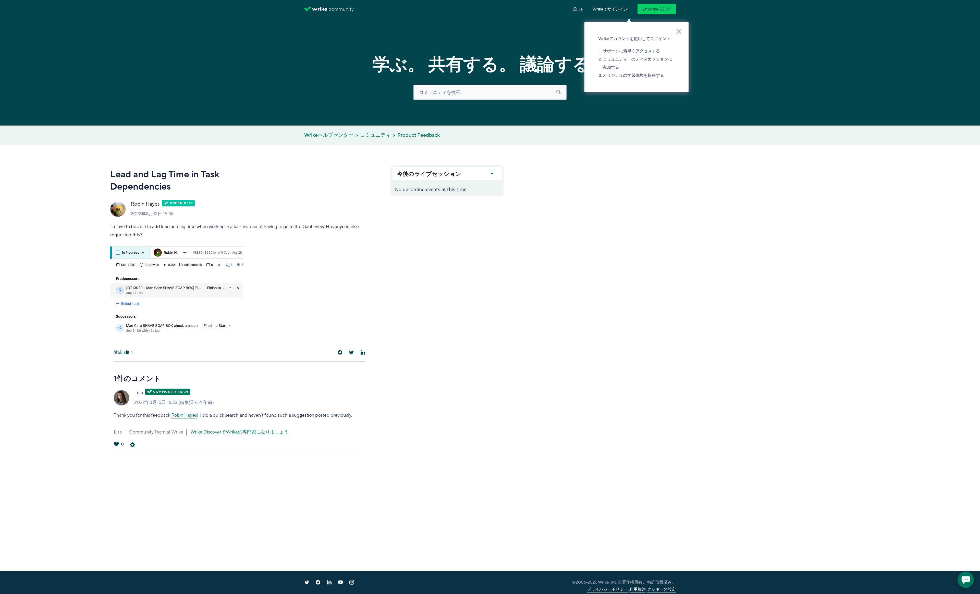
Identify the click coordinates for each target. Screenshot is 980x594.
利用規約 (637, 589)
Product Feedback (418, 135)
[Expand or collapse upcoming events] (491, 173)
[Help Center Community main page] (341, 9)
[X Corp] (351, 352)
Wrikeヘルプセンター (328, 135)
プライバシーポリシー (607, 589)
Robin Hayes (145, 204)
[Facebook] (339, 352)
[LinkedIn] (362, 352)
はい (126, 352)
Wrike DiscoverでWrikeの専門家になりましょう (239, 432)
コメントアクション (132, 444)
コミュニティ (375, 135)
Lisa (138, 392)
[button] (610, 9)
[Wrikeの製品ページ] (315, 9)
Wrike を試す (659, 9)
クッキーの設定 (661, 589)
